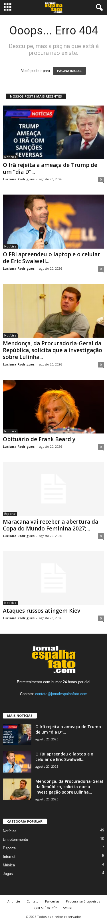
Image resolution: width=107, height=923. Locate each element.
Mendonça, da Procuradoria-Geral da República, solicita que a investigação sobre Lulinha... (52, 350)
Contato (33, 901)
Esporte (9, 514)
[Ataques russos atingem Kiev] (53, 578)
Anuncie (13, 901)
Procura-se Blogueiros (83, 901)
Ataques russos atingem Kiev (41, 610)
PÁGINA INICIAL (69, 71)
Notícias (10, 157)
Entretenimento (15, 839)
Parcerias (52, 901)
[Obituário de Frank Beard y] (53, 406)
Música (9, 865)
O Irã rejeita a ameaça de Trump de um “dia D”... (50, 168)
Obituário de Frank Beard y (39, 439)
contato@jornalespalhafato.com (61, 694)
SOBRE (68, 908)
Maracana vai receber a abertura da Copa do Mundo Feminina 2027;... (50, 525)
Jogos (8, 874)
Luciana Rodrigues (19, 179)
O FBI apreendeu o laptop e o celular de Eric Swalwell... (51, 258)
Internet (9, 856)
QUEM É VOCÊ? (45, 908)
